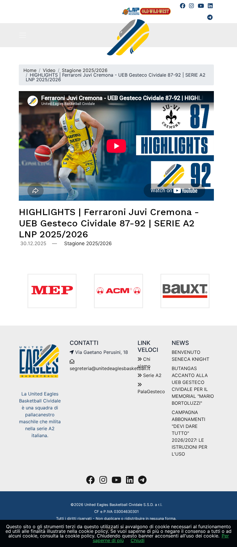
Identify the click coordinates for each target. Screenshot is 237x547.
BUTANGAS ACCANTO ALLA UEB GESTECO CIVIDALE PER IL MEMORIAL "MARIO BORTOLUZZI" (193, 385)
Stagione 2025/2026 (85, 70)
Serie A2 (152, 375)
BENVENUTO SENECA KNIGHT (190, 355)
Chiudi (138, 540)
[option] (52, 291)
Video (49, 70)
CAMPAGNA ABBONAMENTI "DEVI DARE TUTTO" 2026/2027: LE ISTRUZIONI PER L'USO (189, 433)
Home (29, 70)
